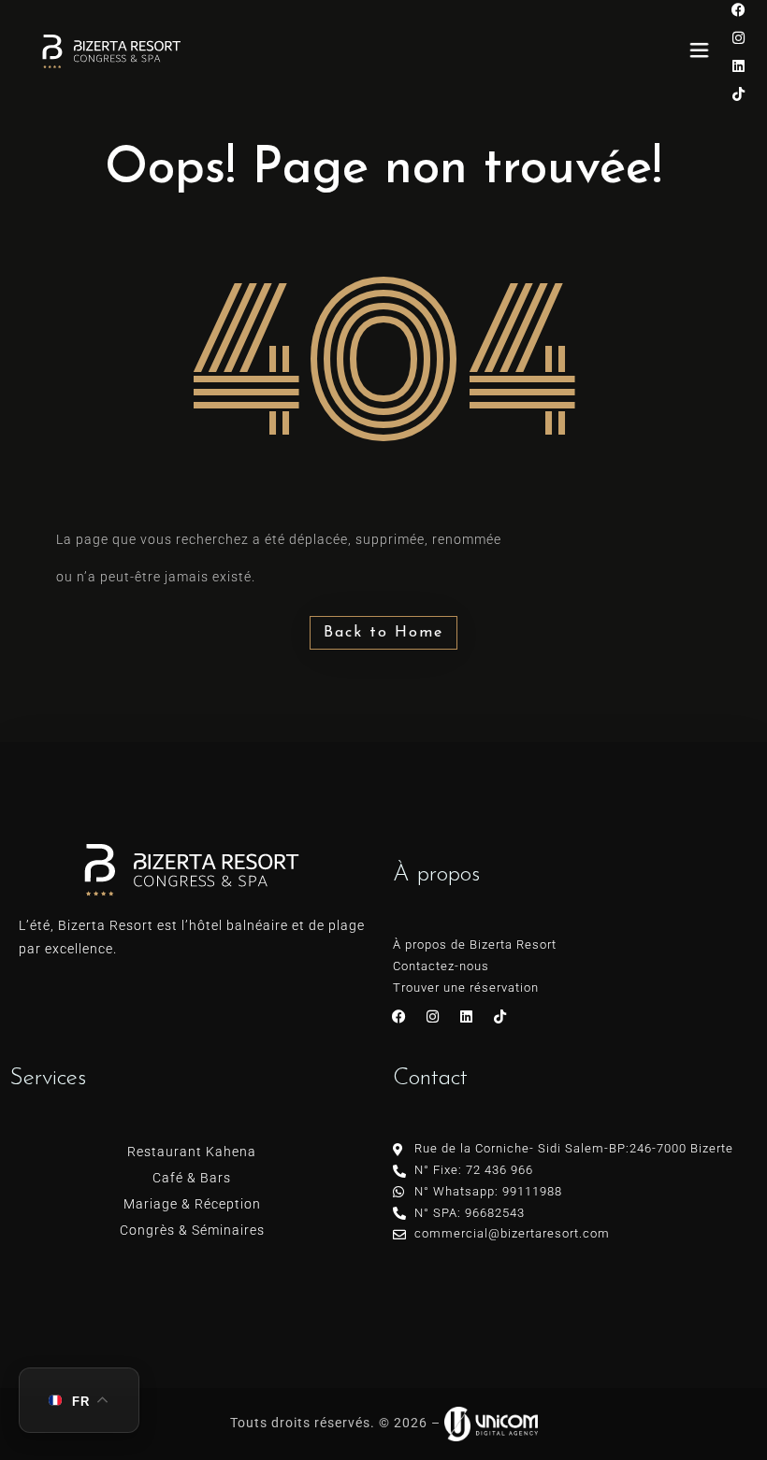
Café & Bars (191, 1177)
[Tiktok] (739, 93)
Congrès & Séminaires (192, 1230)
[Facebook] (399, 1016)
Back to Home (383, 632)
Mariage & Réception (192, 1203)
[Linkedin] (739, 65)
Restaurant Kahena (191, 1151)
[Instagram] (739, 37)
